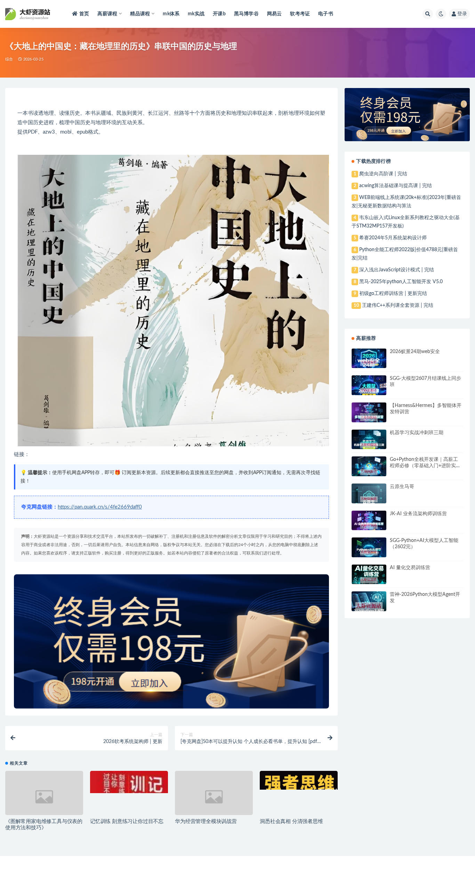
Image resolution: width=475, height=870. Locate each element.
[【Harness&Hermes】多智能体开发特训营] (369, 418)
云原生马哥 (402, 486)
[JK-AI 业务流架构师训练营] (369, 526)
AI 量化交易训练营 (410, 567)
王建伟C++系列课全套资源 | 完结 (397, 305)
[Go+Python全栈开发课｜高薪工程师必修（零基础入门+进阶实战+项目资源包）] (369, 472)
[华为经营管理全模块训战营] (214, 797)
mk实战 (196, 13)
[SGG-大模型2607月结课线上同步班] (369, 391)
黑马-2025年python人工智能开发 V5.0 (401, 281)
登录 (462, 13)
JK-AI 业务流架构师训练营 (418, 513)
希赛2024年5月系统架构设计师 (393, 238)
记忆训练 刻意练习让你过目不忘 (126, 821)
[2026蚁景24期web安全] (369, 363)
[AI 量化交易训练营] (369, 580)
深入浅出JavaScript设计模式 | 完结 (396, 270)
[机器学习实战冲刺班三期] (369, 446)
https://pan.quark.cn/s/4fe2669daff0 (100, 507)
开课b (219, 13)
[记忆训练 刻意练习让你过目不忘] (129, 782)
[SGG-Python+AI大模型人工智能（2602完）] (369, 552)
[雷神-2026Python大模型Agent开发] (369, 606)
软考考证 (300, 13)
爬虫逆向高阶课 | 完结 (383, 173)
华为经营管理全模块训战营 (206, 821)
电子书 (325, 13)
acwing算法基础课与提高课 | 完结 (395, 185)
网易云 (274, 13)
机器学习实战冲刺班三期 (416, 432)
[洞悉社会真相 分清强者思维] (299, 780)
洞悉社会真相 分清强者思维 (291, 821)
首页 (84, 13)
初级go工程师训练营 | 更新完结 (393, 293)
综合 (9, 59)
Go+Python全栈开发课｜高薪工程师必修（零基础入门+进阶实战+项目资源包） (425, 465)
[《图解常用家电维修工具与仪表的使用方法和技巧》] (44, 797)
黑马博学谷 (246, 13)
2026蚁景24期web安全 (415, 351)
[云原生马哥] (369, 499)
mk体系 (171, 13)
